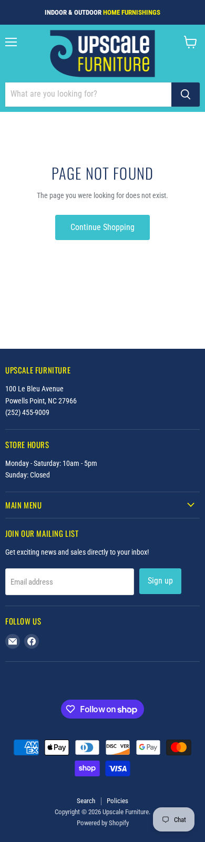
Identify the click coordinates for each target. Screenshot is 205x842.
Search (86, 801)
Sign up (160, 581)
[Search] (185, 94)
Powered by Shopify (103, 823)
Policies (117, 801)
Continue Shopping (102, 227)
